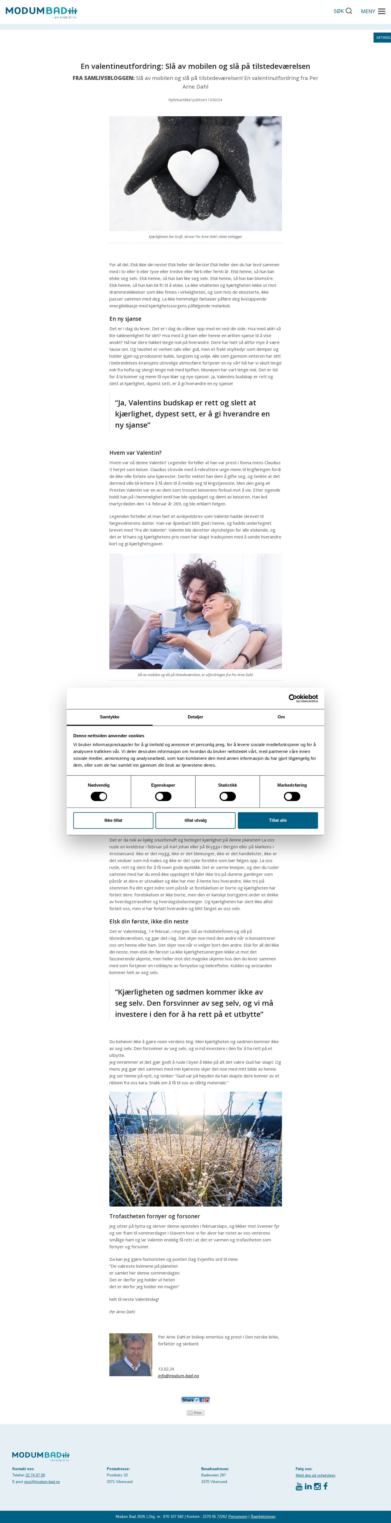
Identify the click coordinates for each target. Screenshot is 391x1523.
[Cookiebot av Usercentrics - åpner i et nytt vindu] (293, 698)
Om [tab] (281, 716)
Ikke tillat (113, 820)
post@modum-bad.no (42, 1482)
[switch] (163, 796)
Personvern (237, 1516)
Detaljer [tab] (196, 716)
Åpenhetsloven (263, 1516)
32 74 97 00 (35, 1475)
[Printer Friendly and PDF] (195, 1412)
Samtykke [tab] (110, 716)
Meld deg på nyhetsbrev (315, 1475)
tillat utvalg (196, 820)
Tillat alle (278, 820)
